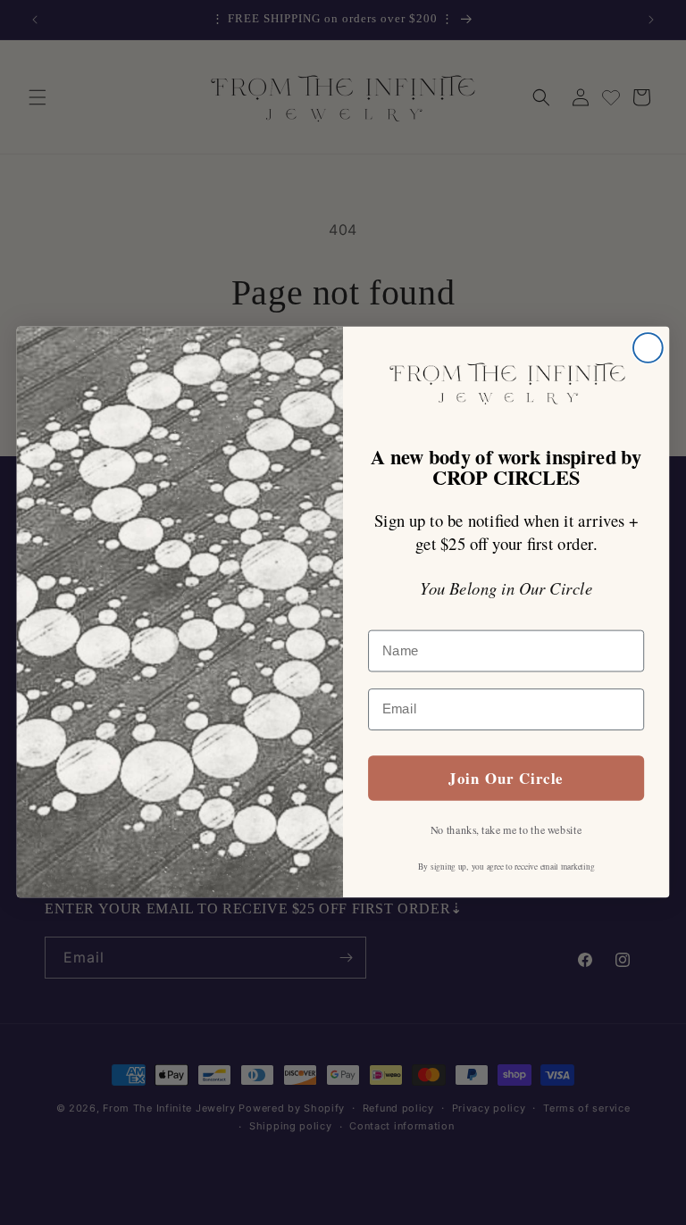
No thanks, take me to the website (506, 830)
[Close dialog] (648, 348)
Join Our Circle (505, 778)
